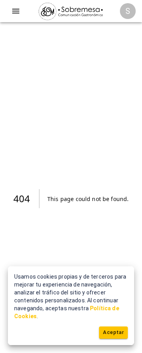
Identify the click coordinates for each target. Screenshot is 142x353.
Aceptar (113, 332)
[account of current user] (15, 11)
